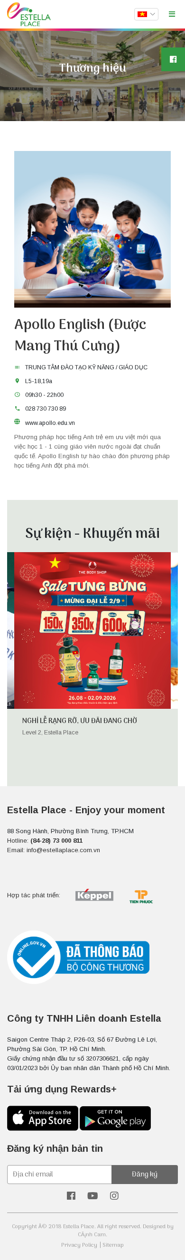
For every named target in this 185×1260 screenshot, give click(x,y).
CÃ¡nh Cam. (92, 1235)
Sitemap (113, 1245)
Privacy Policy (79, 1245)
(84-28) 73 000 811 (56, 840)
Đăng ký (144, 1174)
